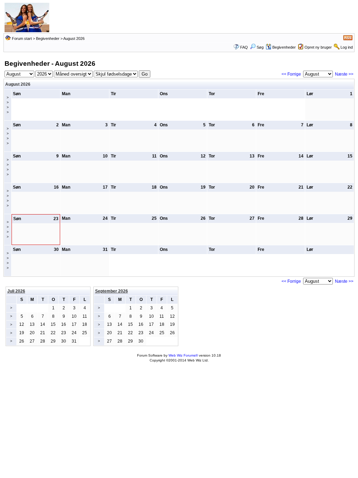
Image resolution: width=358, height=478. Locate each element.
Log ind (347, 47)
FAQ (244, 47)
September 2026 (111, 291)
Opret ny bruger (318, 47)
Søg (260, 47)
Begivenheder (47, 38)
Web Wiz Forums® (183, 355)
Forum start (22, 38)
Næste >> (344, 74)
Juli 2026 (16, 291)
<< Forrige (291, 74)
